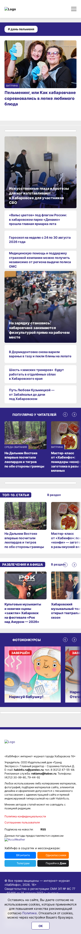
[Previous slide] (65, 414)
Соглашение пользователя (22, 822)
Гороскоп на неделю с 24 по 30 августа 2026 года (40, 240)
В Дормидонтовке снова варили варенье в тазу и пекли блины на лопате (40, 354)
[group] (25, 525)
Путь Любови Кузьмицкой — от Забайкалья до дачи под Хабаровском (31, 394)
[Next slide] (74, 414)
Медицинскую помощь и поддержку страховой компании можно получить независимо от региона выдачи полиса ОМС (40, 259)
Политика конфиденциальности (25, 816)
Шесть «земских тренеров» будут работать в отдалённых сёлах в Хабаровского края (36, 374)
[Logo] (23, 9)
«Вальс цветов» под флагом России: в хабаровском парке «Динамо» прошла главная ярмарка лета (38, 219)
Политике (29, 913)
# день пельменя (21, 29)
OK (40, 926)
